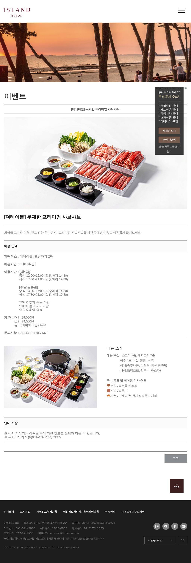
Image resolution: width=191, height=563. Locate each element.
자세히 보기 (169, 130)
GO (182, 540)
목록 (176, 458)
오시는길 (25, 511)
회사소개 (9, 511)
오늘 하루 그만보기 (169, 146)
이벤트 (183, 88)
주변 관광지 (169, 139)
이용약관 (110, 511)
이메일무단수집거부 (133, 511)
